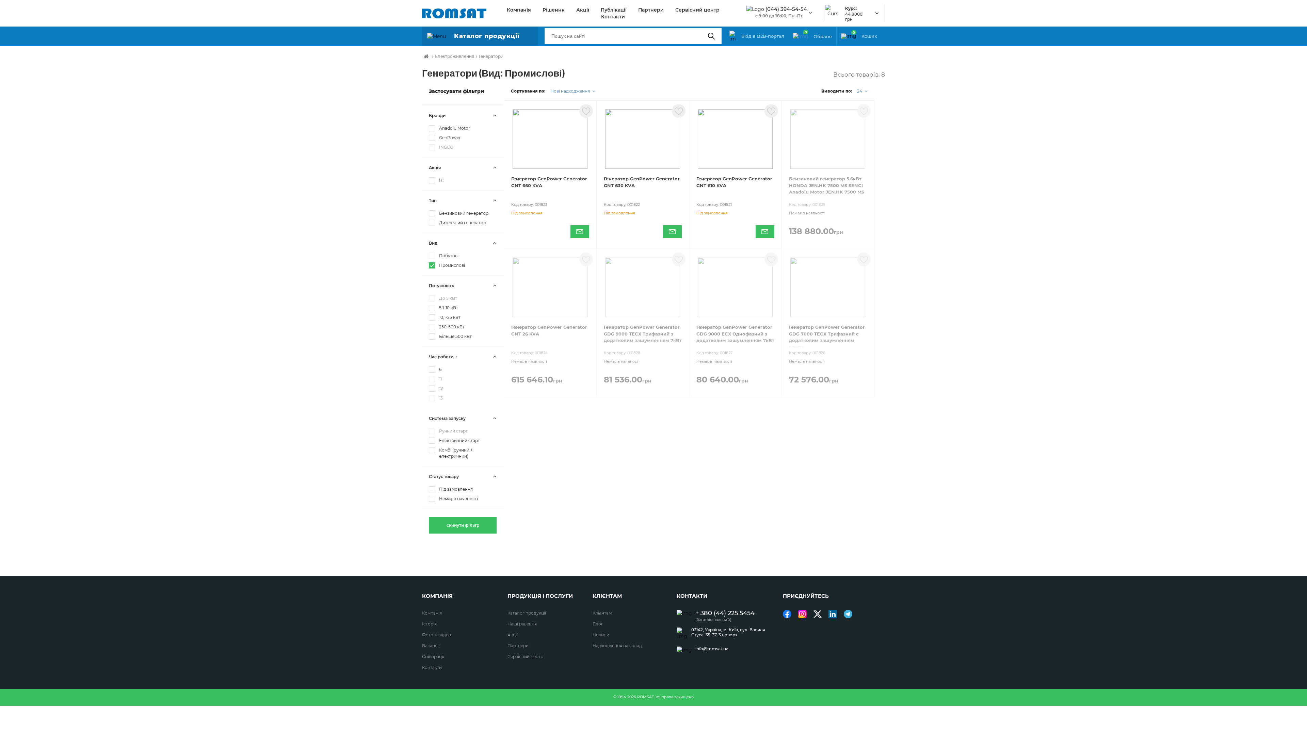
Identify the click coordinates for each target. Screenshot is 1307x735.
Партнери (651, 10)
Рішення (554, 10)
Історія (429, 623)
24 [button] (860, 91)
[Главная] (426, 56)
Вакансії (430, 645)
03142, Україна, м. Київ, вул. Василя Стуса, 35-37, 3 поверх (728, 632)
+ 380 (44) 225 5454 (725, 613)
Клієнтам (602, 613)
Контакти (613, 17)
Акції (582, 10)
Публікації (614, 10)
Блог (598, 623)
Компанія (519, 10)
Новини (601, 634)
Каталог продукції (526, 613)
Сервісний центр (697, 10)
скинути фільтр (463, 525)
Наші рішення (522, 623)
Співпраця (433, 656)
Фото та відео (436, 634)
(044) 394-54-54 (786, 9)
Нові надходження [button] (570, 91)
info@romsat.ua (711, 649)
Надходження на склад (617, 645)
